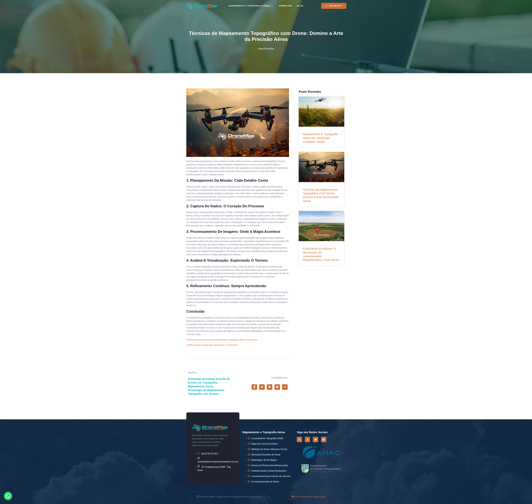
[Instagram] (299, 439)
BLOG (300, 6)
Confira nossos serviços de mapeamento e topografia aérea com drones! (221, 340)
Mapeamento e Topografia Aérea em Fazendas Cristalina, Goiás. (320, 137)
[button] (8, 496)
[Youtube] (315, 439)
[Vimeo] (323, 439)
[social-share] (254, 387)
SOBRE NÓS (285, 6)
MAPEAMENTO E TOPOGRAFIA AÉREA (249, 6)
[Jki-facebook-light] (307, 439)
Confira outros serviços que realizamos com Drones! (212, 345)
